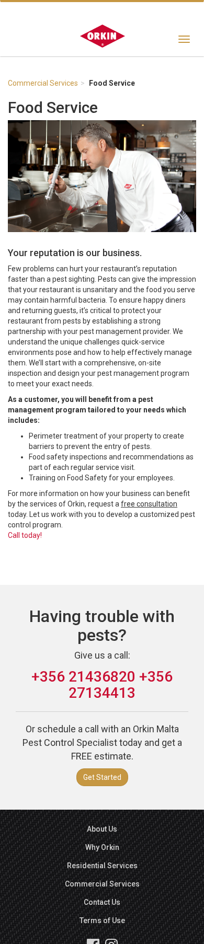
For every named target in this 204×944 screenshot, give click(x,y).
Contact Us (102, 902)
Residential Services (102, 865)
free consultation (149, 504)
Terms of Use (102, 920)
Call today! (25, 535)
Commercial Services (43, 83)
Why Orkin (102, 847)
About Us (102, 829)
